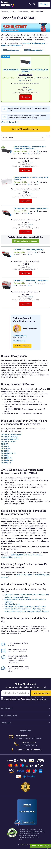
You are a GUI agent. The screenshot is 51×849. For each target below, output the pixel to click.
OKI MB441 (5, 451)
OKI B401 (4, 444)
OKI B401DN (5, 449)
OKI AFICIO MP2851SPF (10, 439)
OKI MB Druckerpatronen (33, 50)
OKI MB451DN (6, 458)
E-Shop (13, 12)
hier (45, 700)
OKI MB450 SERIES (8, 453)
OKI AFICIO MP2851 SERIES (11, 435)
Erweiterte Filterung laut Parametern (25, 129)
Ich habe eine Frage (22, 346)
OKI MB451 (5, 456)
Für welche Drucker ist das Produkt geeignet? (25, 83)
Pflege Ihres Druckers (12, 604)
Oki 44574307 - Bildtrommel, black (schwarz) (31, 280)
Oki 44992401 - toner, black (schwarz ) (28, 250)
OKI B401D (5, 446)
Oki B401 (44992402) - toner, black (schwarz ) (31, 208)
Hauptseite (4, 12)
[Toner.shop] (7, 4)
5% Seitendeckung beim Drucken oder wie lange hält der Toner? (27, 109)
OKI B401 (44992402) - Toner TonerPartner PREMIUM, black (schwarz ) (25, 71)
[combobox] (23, 137)
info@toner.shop (19, 341)
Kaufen (27, 97)
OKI (32, 12)
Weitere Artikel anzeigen (9, 122)
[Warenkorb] (34, 4)
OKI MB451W (6, 463)
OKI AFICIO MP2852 (8, 442)
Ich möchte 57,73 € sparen (27, 241)
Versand (30, 89)
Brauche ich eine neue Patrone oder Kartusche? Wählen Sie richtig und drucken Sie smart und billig (27, 116)
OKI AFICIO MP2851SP (9, 437)
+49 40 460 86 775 (19, 336)
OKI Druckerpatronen (11, 50)
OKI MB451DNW (7, 460)
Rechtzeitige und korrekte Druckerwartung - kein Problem (25, 606)
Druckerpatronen (23, 12)
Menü (46, 4)
